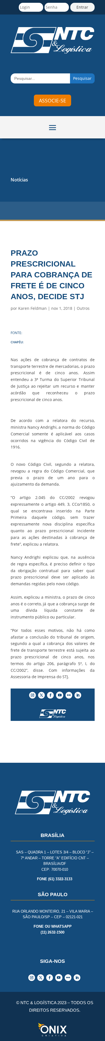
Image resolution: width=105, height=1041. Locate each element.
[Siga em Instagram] (32, 695)
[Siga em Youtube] (59, 695)
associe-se (52, 100)
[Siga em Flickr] (69, 695)
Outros (83, 308)
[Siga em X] (41, 695)
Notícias (19, 180)
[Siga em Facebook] (50, 695)
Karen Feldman (32, 308)
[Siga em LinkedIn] (77, 695)
